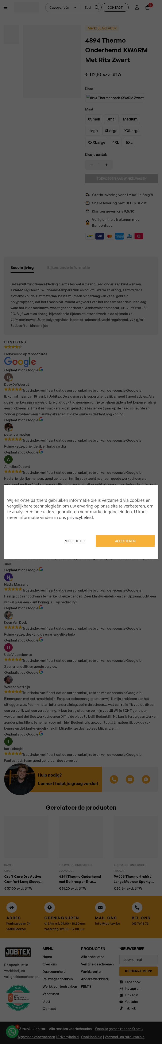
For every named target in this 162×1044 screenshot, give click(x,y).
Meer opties (75, 541)
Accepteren (125, 541)
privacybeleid (80, 517)
